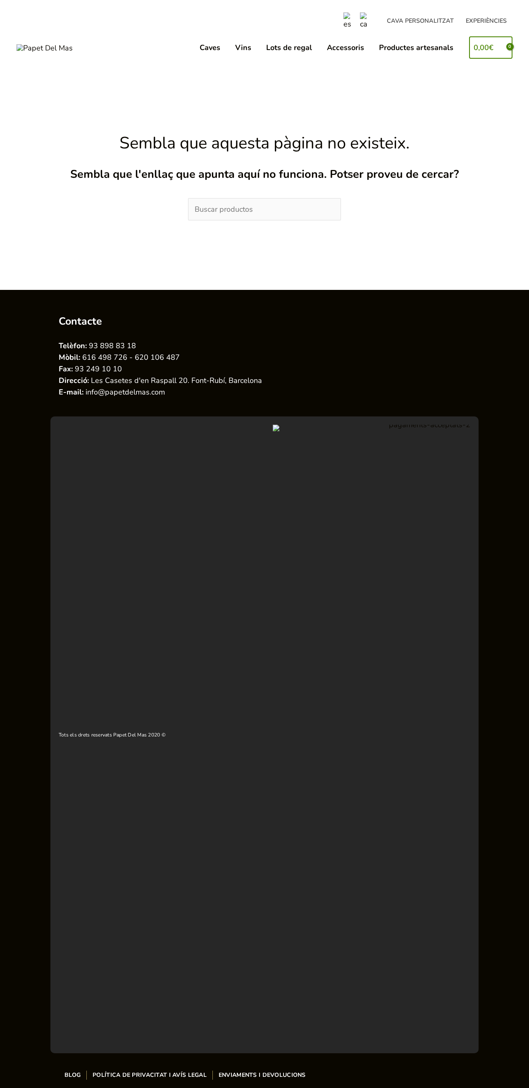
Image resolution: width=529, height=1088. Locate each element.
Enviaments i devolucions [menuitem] (262, 1075)
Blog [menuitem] (72, 1075)
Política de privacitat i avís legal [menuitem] (150, 1075)
